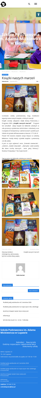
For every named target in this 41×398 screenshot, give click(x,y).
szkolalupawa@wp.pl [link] (7, 387)
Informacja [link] (6, 316)
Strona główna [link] (6, 71)
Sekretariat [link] (5, 81)
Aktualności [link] (14, 71)
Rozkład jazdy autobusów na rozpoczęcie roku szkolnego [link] (21, 307)
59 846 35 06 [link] (7, 384)
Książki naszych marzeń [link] (18, 78)
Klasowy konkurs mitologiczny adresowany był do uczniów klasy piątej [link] (10, 254)
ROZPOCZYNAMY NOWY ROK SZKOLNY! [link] (16, 311)
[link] (38, 14)
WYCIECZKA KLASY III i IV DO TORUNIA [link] (15, 320)
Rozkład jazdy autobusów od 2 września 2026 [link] (17, 302)
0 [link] (38, 81)
